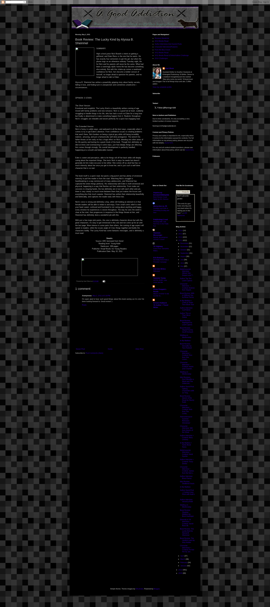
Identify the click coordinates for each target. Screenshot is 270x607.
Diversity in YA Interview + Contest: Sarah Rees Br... (187, 523)
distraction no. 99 (160, 206)
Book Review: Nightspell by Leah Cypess (186, 323)
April (182, 556)
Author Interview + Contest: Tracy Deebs (187, 462)
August (183, 256)
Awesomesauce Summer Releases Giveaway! (186, 420)
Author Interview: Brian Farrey (186, 477)
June (182, 263)
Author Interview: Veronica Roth (186, 501)
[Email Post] (103, 281)
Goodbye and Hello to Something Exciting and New (161, 210)
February (184, 563)
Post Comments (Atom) (94, 353)
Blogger (157, 589)
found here (169, 143)
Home (110, 349)
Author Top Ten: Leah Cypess (186, 279)
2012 (180, 237)
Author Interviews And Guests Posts (168, 44)
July (182, 260)
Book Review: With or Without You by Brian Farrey (187, 295)
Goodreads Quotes (187, 220)
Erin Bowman (158, 258)
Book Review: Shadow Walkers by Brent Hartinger (187, 513)
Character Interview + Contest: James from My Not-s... (187, 470)
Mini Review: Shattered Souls (187, 483)
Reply (84, 305)
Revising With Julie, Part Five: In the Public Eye (161, 224)
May (182, 266)
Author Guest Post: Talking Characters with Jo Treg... (187, 390)
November (184, 247)
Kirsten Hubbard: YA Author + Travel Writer (160, 305)
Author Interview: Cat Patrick (186, 309)
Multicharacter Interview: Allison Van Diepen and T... (187, 272)
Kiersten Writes (159, 269)
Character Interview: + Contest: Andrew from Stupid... (187, 287)
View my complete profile (162, 87)
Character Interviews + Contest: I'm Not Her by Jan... (187, 549)
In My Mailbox (185, 341)
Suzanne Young (159, 278)
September (184, 253)
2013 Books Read (161, 41)
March (183, 559)
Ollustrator (139, 589)
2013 (180, 234)
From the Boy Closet (162, 50)
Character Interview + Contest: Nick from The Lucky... (186, 409)
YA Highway (158, 246)
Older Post (139, 349)
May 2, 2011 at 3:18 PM (101, 296)
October (183, 250)
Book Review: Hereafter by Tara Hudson (186, 346)
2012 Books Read (161, 53)
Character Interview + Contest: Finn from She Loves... (186, 355)
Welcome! (156, 271)
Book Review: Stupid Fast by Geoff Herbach (186, 330)
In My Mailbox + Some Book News (186, 445)
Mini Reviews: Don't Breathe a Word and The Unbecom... (187, 380)
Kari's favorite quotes (183, 197)
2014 (180, 231)
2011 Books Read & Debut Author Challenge (172, 55)
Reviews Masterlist (162, 38)
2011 (180, 240)
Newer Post (80, 349)
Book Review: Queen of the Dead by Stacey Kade (187, 399)
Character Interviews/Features (166, 47)
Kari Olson (169, 68)
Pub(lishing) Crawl (160, 220)
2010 (180, 570)
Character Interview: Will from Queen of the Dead (186, 429)
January (183, 566)
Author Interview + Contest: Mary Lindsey (187, 438)
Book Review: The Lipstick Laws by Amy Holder (187, 540)
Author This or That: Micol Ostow (185, 315)
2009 (180, 573)
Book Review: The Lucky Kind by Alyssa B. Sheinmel (187, 532)
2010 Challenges (161, 58)
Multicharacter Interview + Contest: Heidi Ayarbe (186, 453)
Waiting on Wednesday (185, 336)
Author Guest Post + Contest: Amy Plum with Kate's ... (187, 493)
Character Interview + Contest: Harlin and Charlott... (187, 366)
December (184, 243)
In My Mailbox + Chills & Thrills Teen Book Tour (187, 303)
